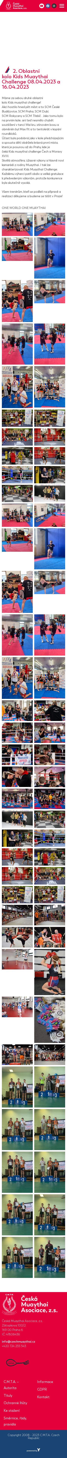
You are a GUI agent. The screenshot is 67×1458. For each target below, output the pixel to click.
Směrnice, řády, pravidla (15, 1421)
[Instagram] (54, 6)
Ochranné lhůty (15, 1403)
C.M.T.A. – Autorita (11, 1385)
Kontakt (43, 1397)
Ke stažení (12, 1411)
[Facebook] (48, 6)
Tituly (8, 1396)
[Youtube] (41, 6)
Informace (45, 1382)
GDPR (42, 1389)
